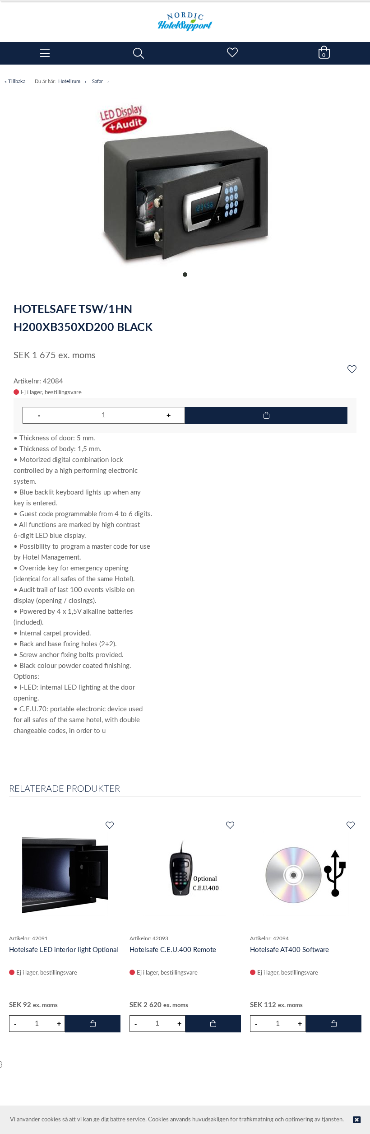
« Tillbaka (15, 81)
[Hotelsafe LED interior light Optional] (65, 873)
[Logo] (185, 17)
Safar (97, 81)
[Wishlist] (351, 369)
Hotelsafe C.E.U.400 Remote (173, 950)
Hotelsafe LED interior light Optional (63, 950)
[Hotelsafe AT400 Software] (306, 873)
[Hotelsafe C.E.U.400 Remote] (185, 873)
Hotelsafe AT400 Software (289, 950)
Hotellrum (69, 81)
